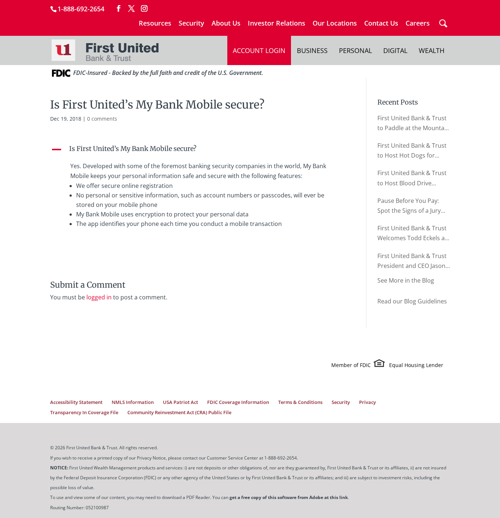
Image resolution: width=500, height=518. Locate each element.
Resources (155, 23)
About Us (226, 23)
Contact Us (381, 23)
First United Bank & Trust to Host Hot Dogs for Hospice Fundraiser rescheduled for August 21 (412, 150)
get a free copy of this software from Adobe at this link (289, 497)
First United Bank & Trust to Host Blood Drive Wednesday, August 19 (412, 178)
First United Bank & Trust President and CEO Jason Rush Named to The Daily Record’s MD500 (412, 261)
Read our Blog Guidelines (412, 301)
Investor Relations (276, 23)
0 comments (102, 118)
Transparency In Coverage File (84, 412)
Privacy (367, 402)
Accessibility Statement (76, 402)
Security (191, 23)
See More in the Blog (405, 280)
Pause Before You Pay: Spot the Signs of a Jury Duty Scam (409, 206)
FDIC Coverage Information (238, 402)
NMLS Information (133, 402)
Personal (355, 50)
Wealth (431, 50)
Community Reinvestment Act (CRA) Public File (179, 412)
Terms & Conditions (300, 402)
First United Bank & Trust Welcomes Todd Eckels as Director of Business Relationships (412, 233)
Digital (395, 50)
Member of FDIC (351, 365)
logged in (99, 297)
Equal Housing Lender (416, 365)
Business (312, 50)
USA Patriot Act (180, 402)
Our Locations (335, 23)
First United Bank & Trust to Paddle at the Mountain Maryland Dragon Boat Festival (413, 123)
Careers (418, 23)
